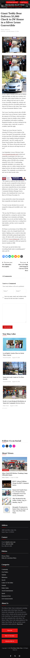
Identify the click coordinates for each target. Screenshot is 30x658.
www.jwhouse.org (14, 239)
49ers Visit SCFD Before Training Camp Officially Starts (15, 474)
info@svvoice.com (10, 542)
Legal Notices (24, 2)
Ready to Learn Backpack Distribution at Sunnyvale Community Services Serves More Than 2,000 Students (14, 403)
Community (5, 470)
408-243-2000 (9, 544)
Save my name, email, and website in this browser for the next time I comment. (15, 297)
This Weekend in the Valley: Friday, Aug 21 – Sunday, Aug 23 (19, 500)
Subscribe (9, 630)
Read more (20, 624)
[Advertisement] (15, 424)
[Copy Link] (18, 256)
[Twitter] (6, 256)
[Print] (15, 256)
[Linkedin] (9, 256)
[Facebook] (3, 256)
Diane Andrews (5, 29)
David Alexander (7, 357)
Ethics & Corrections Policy (9, 558)
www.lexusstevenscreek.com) (10, 154)
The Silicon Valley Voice (14, 5)
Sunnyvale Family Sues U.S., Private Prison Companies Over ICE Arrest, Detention (19, 492)
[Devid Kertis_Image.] (14, 178)
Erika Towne (6, 405)
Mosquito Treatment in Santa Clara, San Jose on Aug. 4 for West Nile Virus (20, 510)
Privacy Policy (5, 556)
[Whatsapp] (12, 256)
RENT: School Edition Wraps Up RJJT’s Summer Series (20, 483)
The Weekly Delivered (12, 2)
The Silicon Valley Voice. (17, 648)
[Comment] (21, 256)
